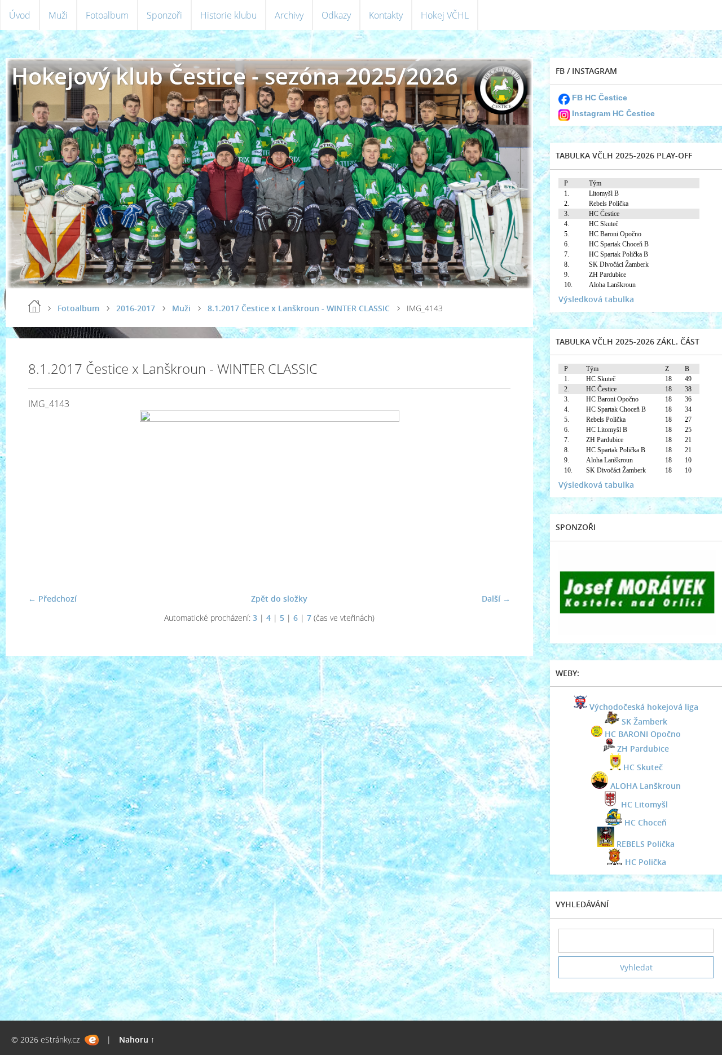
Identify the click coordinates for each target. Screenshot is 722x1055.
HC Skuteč (643, 767)
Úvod (19, 15)
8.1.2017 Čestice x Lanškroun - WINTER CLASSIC (299, 308)
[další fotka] (492, 497)
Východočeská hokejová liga (643, 706)
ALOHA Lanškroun (645, 785)
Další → (496, 598)
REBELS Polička (646, 843)
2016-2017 (135, 308)
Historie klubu (228, 15)
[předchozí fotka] (46, 497)
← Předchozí (52, 598)
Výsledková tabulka (596, 299)
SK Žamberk (644, 721)
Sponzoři (164, 15)
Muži (58, 15)
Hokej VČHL (445, 15)
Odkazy (336, 15)
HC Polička (645, 862)
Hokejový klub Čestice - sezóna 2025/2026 (234, 75)
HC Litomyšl (644, 804)
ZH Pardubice (643, 748)
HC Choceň (645, 822)
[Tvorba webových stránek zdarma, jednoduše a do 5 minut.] (92, 1040)
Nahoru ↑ (137, 1039)
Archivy (289, 15)
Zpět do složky (279, 598)
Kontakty (386, 15)
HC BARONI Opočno (643, 734)
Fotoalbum (107, 15)
